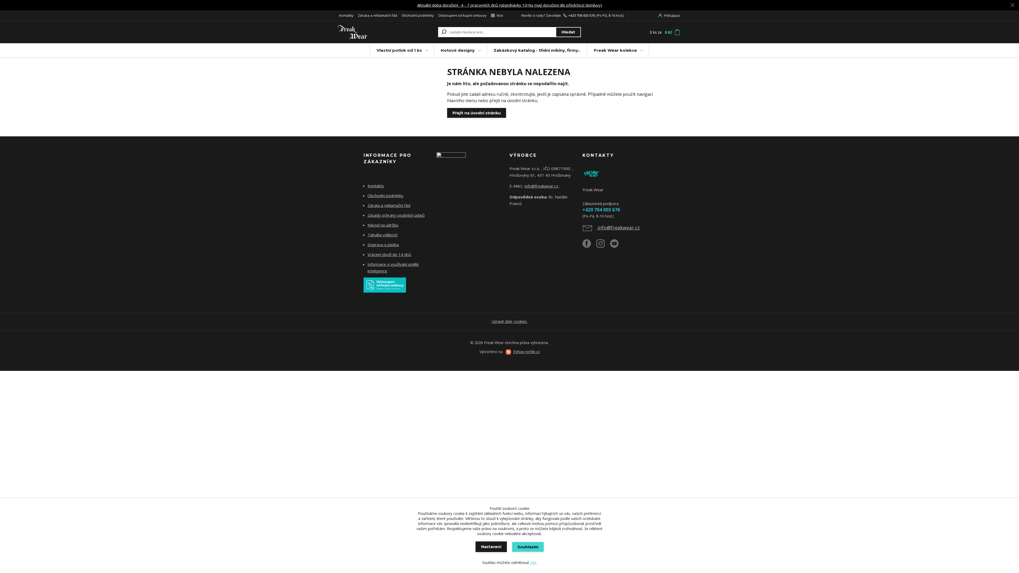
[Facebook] (589, 245)
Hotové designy (458, 50)
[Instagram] (603, 245)
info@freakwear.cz (541, 186)
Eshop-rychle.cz (526, 351)
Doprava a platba (383, 244)
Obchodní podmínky (417, 15)
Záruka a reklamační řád (377, 15)
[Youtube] (617, 245)
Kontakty (346, 15)
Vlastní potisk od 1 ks (399, 50)
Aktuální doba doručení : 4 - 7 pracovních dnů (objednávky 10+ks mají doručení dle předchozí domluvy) (509, 5)
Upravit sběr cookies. (510, 321)
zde (533, 562)
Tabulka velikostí (383, 234)
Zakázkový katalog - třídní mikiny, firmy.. (537, 50)
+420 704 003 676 (581, 15)
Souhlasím (527, 547)
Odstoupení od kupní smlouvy (462, 15)
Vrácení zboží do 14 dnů (389, 254)
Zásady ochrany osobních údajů (396, 215)
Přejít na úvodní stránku (476, 113)
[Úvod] (369, 32)
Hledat (568, 32)
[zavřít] (1012, 5)
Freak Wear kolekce (615, 50)
